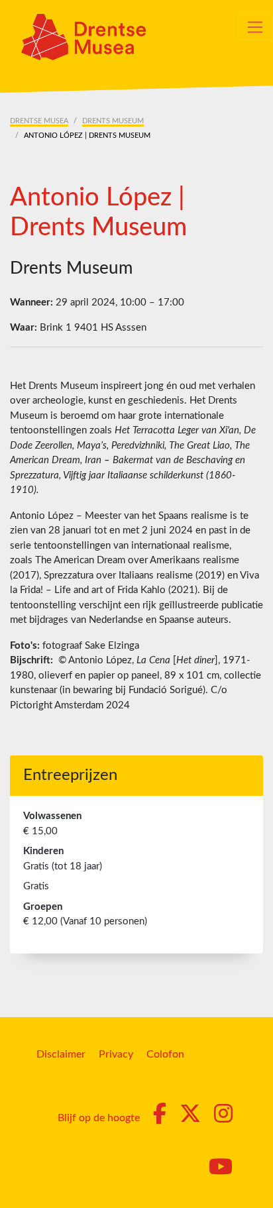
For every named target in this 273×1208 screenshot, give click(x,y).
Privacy (116, 1054)
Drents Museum (113, 121)
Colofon (165, 1054)
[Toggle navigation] (255, 27)
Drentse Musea (39, 121)
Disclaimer (60, 1054)
